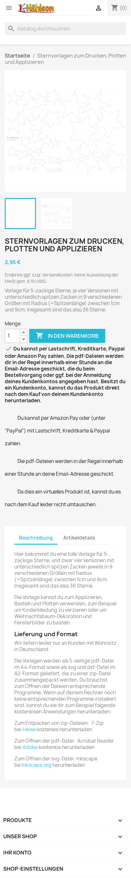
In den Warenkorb (67, 335)
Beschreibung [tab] (36, 537)
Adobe (30, 747)
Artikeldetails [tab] (79, 537)
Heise (29, 729)
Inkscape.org (36, 765)
